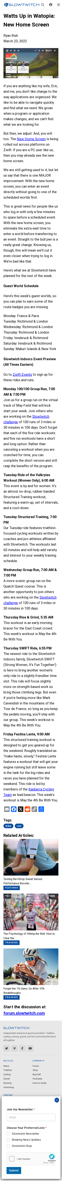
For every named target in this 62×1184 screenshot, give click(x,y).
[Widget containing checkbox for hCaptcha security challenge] (31, 1158)
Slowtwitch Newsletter (25, 1133)
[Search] (42, 4)
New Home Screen (31, 139)
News (6, 1066)
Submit (14, 1170)
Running (7, 1083)
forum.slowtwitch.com (24, 1013)
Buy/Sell (37, 1074)
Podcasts (37, 1078)
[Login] (50, 4)
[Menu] (58, 4)
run (19, 826)
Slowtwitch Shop (22, 1146)
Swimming (8, 1087)
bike (8, 826)
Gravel (6, 1078)
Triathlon (7, 1070)
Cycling (7, 1074)
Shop (35, 1070)
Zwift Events (22, 374)
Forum (36, 1066)
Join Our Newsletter (21, 1109)
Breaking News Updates (26, 1139)
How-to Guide (39, 1083)
